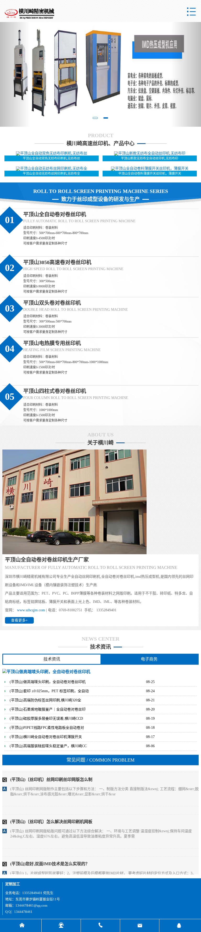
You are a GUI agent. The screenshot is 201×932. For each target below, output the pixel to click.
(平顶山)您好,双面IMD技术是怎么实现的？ (50, 847)
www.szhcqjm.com (31, 610)
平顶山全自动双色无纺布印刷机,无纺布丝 (51, 158)
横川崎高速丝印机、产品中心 (100, 143)
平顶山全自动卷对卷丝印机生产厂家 (47, 560)
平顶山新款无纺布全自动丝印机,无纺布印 (149, 158)
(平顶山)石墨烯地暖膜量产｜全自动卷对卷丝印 (48, 709)
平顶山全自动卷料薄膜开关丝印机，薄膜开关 (149, 173)
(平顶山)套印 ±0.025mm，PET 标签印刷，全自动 (49, 691)
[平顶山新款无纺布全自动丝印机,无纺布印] (149, 153)
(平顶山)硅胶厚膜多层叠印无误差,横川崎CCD (46, 718)
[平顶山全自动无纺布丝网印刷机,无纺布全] (51, 168)
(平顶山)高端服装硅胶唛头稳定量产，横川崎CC (48, 746)
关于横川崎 (100, 443)
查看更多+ (19, 620)
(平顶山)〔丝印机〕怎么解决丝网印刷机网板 (51, 805)
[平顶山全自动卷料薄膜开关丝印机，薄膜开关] (149, 168)
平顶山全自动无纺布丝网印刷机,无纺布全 (51, 173)
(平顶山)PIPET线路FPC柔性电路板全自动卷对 (47, 728)
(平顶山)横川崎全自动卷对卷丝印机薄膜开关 (46, 737)
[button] (15, 74)
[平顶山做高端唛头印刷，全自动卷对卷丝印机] (46, 671)
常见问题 (100, 760)
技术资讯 (100, 647)
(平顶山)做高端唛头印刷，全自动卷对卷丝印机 (48, 682)
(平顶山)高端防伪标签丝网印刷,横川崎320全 (45, 700)
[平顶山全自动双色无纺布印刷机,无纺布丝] (51, 153)
